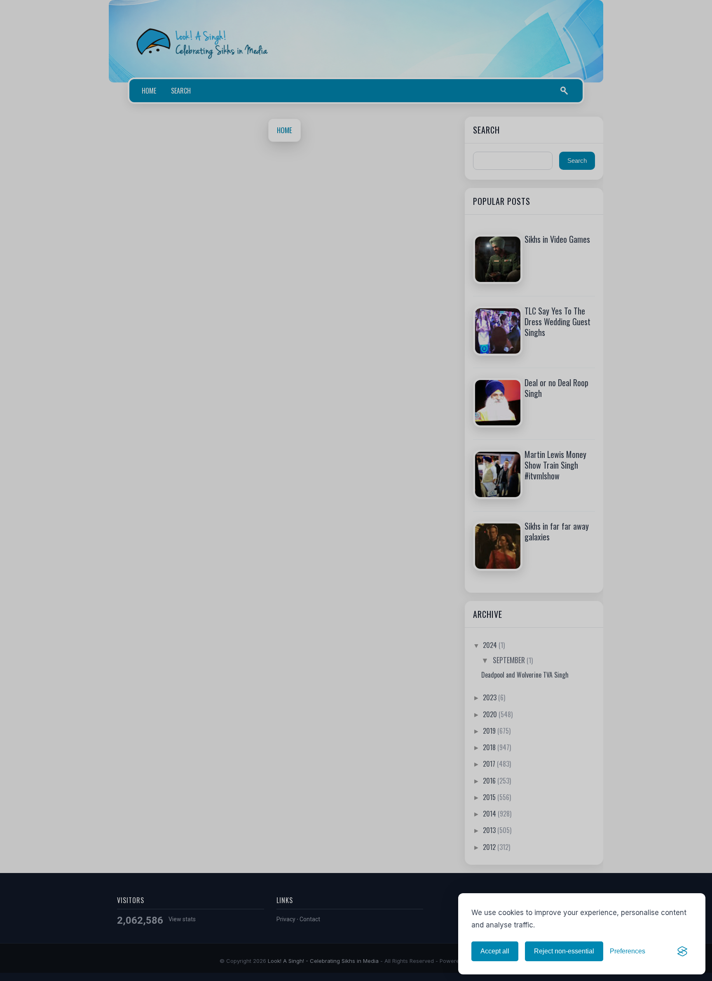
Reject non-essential (564, 951)
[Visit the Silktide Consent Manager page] (682, 951)
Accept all (494, 951)
